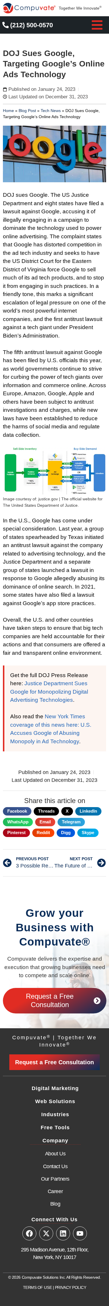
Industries (55, 1114)
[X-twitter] (46, 1233)
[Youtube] (80, 1233)
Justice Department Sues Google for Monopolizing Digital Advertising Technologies (49, 691)
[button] (97, 25)
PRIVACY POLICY (70, 1287)
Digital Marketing (55, 1088)
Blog (55, 1204)
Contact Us (55, 1166)
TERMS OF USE (37, 1287)
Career (55, 1191)
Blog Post (27, 110)
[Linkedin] (63, 1233)
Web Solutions (55, 1101)
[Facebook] (29, 1233)
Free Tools (55, 1127)
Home (8, 110)
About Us (55, 1154)
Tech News (51, 110)
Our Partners (55, 1179)
